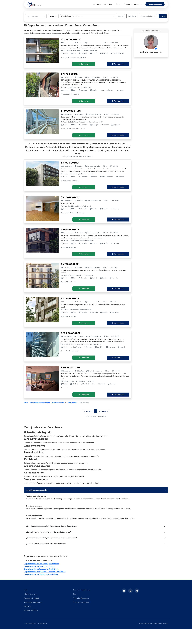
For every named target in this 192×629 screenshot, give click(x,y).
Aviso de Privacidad (146, 623)
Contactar (84, 64)
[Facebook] (137, 590)
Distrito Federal (58, 402)
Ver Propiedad (118, 64)
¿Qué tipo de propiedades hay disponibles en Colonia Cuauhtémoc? (51, 526)
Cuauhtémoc (72, 402)
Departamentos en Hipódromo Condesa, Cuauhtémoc (44, 571)
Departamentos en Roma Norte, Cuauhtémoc (41, 563)
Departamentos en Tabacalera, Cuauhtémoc (41, 569)
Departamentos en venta (40, 402)
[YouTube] (124, 590)
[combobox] (87, 16)
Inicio (26, 402)
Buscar (162, 16)
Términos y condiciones (32, 602)
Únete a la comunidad (81, 602)
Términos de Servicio (161, 623)
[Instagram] (130, 590)
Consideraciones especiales (36, 490)
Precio (120, 16)
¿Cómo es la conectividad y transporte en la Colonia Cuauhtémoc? (51, 538)
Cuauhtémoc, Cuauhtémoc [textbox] (71, 16)
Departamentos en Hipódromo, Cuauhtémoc (41, 574)
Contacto (27, 606)
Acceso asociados (155, 4)
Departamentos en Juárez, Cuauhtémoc (39, 566)
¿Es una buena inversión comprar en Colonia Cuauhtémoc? (48, 532)
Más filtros (132, 16)
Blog (118, 4)
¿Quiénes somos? (30, 594)
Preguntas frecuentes (132, 4)
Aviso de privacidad (31, 598)
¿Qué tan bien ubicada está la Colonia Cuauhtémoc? (46, 544)
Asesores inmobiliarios (102, 4)
